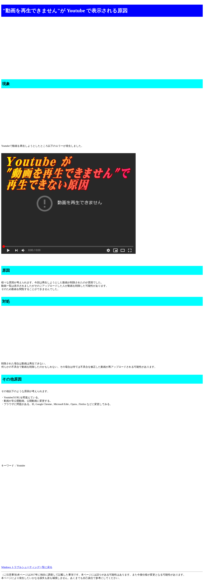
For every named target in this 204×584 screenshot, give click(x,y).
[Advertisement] (97, 42)
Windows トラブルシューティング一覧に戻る (26, 567)
